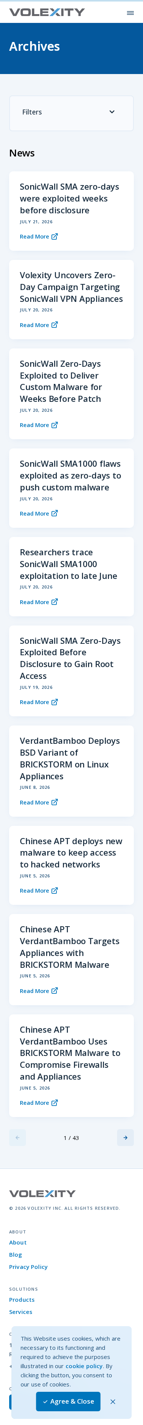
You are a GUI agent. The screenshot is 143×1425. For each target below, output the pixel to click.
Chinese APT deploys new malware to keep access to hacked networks (71, 852)
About (18, 1242)
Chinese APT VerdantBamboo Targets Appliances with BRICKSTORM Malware (69, 946)
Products (22, 1299)
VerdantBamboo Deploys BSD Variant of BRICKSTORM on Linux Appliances (70, 758)
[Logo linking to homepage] (47, 12)
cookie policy (84, 1366)
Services (20, 1311)
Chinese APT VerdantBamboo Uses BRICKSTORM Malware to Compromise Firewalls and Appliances (70, 1053)
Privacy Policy (28, 1266)
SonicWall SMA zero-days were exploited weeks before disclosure (69, 198)
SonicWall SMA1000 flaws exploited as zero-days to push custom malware (70, 475)
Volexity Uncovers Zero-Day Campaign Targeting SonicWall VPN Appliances (71, 286)
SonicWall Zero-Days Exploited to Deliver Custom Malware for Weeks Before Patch (61, 381)
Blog (15, 1254)
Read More (34, 236)
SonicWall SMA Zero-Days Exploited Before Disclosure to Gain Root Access (70, 658)
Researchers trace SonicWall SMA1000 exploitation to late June (68, 563)
